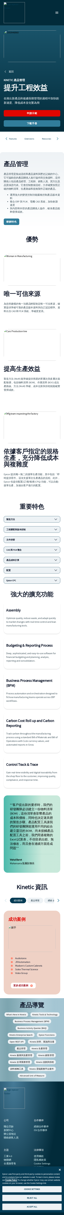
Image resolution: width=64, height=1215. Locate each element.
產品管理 (21, 1048)
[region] (32, 1189)
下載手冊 (32, 123)
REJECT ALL (32, 1198)
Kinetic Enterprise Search (21, 1035)
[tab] (18, 900)
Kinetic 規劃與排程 (45, 1062)
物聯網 (7, 1159)
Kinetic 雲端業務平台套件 (42, 1068)
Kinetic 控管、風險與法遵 (42, 1041)
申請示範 (32, 113)
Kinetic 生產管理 (39, 1048)
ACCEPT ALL (32, 1206)
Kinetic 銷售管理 (46, 1055)
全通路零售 (10, 1163)
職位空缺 (9, 1126)
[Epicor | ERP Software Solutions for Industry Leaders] (14, 12)
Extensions (29, 138)
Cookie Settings (42, 1163)
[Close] (59, 1169)
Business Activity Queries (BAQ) (32, 1028)
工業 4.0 (8, 1156)
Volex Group (21, 973)
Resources (46, 138)
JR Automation (22, 962)
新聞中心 (9, 1130)
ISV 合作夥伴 (40, 1130)
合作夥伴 (41, 1126)
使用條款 (39, 1156)
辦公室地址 (10, 1134)
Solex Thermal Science (26, 969)
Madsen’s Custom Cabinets (28, 965)
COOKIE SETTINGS (32, 1189)
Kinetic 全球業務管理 (20, 1062)
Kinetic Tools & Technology (45, 1014)
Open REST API (17, 1041)
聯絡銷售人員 (11, 1137)
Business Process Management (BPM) (32, 1021)
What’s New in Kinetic (16, 1014)
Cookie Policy (11, 1180)
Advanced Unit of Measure (32, 1075)
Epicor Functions (47, 1035)
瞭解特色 (11, 221)
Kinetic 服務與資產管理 (21, 1055)
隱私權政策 (40, 1159)
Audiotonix (20, 958)
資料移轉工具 (16, 1068)
